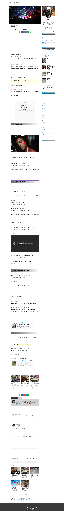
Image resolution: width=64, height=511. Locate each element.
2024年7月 (43, 100)
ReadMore (15, 388)
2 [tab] (23, 390)
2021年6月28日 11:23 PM (18, 414)
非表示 (26, 102)
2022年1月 (43, 122)
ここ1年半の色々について (15, 382)
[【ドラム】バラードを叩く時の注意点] (26, 32)
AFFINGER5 (38, 509)
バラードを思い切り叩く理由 (22, 107)
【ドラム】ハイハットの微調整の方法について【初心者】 (15, 475)
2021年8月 (43, 129)
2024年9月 (43, 96)
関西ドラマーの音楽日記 (14, 2)
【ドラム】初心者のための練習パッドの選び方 (20, 499)
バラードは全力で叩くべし (21, 105)
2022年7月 (43, 113)
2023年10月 (43, 103)
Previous (12, 383)
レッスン (35, 4)
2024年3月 (43, 101)
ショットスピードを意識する (23, 116)
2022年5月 (43, 117)
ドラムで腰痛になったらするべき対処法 (47, 53)
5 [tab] (27, 390)
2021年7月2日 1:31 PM (18, 424)
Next (38, 383)
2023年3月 (43, 105)
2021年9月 (43, 127)
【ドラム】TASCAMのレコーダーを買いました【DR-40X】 (25, 488)
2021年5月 (43, 134)
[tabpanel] (15, 382)
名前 (12, 447)
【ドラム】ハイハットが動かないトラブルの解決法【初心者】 (34, 475)
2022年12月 (43, 108)
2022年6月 (43, 115)
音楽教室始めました (50, 87)
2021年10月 (43, 125)
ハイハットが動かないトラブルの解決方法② (48, 40)
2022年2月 (43, 120)
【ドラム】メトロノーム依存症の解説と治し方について (22, 498)
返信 (37, 421)
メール (13, 451)
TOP (14, 4)
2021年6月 (43, 132)
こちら (23, 371)
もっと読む (25, 494)
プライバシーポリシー (49, 4)
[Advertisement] (25, 40)
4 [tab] (26, 390)
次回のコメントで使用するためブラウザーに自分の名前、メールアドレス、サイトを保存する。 (24, 459)
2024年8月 (43, 98)
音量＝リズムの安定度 (22, 109)
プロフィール (21, 4)
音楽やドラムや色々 (32, 508)
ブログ (28, 4)
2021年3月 (43, 137)
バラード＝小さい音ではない (23, 111)
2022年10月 (43, 110)
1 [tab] (22, 390)
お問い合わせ (42, 4)
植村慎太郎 (51, 49)
